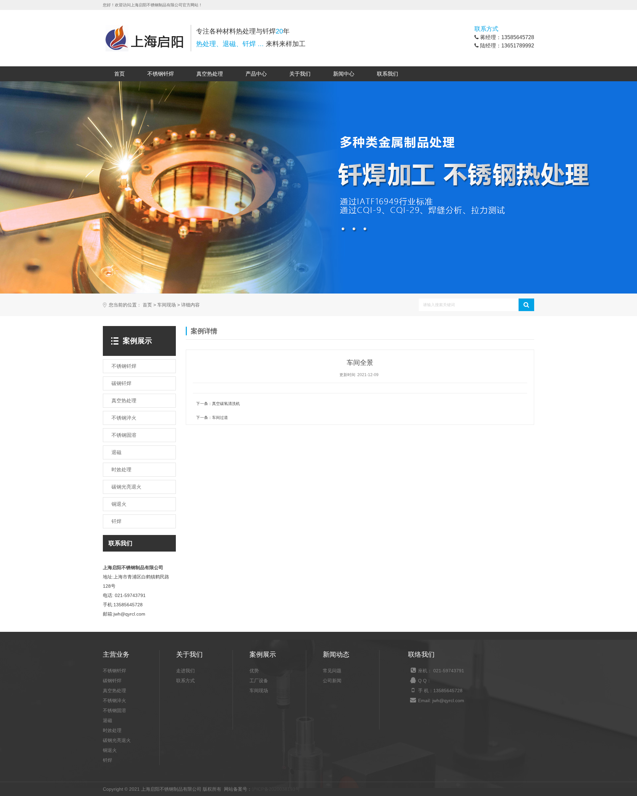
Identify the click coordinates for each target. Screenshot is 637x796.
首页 (119, 74)
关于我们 (300, 74)
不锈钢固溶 (114, 710)
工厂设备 (258, 680)
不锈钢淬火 (114, 700)
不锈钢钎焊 (160, 74)
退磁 (107, 720)
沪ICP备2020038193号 (276, 789)
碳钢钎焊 (112, 680)
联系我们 (387, 74)
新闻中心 (343, 74)
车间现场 (166, 304)
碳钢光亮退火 (117, 740)
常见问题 (332, 670)
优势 (254, 670)
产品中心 (256, 74)
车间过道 (220, 417)
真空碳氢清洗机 (226, 403)
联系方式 (185, 680)
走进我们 (185, 670)
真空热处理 (209, 74)
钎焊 (107, 760)
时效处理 (112, 730)
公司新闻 (332, 680)
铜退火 (110, 750)
